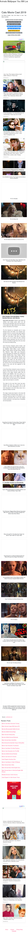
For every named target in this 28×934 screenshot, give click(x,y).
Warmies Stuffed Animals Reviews (9, 754)
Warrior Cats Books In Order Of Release (11, 762)
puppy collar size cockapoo (14, 28)
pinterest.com (9, 717)
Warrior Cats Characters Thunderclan (10, 745)
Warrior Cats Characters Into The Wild (10, 751)
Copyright (14, 931)
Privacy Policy (19, 929)
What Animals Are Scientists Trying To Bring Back (13, 742)
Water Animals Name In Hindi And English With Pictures (12, 771)
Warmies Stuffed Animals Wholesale (10, 737)
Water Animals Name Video (8, 765)
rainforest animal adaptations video (14, 32)
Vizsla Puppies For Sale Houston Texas (11, 777)
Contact (12, 929)
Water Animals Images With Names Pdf (11, 726)
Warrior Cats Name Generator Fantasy (10, 723)
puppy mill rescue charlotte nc (14, 26)
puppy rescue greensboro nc (14, 24)
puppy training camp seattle (14, 35)
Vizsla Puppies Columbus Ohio (9, 759)
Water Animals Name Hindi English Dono (11, 767)
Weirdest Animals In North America (10, 774)
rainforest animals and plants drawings (14, 19)
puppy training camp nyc (14, 30)
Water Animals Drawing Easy (8, 734)
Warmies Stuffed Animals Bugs (9, 731)
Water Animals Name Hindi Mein (9, 740)
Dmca (6, 929)
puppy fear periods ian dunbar (14, 22)
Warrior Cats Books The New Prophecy (10, 748)
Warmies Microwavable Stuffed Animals (11, 729)
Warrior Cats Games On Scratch (9, 756)
